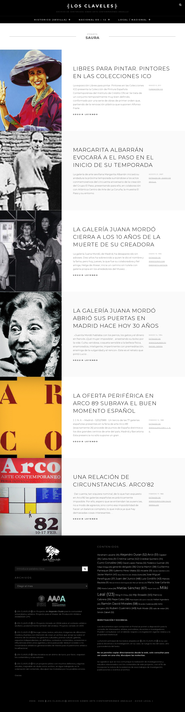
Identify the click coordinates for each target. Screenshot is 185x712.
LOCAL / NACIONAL (132, 19)
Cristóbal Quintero (151, 559)
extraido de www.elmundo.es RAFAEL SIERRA (157, 342)
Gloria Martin (147, 566)
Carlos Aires (109, 559)
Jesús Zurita (139, 575)
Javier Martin (107, 574)
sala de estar (161, 608)
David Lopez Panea (134, 563)
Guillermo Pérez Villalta (126, 570)
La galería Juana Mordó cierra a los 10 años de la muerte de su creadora (116, 237)
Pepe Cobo (120, 599)
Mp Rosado (142, 594)
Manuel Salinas (140, 583)
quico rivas (147, 600)
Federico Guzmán (158, 563)
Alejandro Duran (133, 554)
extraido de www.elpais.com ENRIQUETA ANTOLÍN (158, 261)
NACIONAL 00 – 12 (92, 19)
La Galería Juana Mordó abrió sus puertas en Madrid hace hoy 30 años (116, 318)
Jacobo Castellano (161, 571)
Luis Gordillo (151, 578)
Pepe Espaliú (136, 600)
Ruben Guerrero (123, 608)
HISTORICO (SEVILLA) (50, 19)
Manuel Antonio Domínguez (120, 583)
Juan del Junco (128, 578)
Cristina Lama (128, 558)
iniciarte (146, 570)
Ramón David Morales (119, 603)
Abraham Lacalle (108, 555)
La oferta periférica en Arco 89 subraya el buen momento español (115, 403)
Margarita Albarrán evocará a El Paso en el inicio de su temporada (113, 157)
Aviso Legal (143, 701)
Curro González (109, 562)
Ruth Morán (145, 608)
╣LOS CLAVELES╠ (92, 6)
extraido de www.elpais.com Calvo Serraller (160, 501)
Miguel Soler (153, 588)
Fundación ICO (156, 89)
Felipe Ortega (104, 567)
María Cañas (109, 588)
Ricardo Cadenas (147, 604)
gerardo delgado (124, 566)
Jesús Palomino (124, 575)
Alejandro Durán (56, 611)
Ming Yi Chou (123, 595)
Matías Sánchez (132, 588)
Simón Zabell (105, 612)
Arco (152, 554)
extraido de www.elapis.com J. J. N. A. (160, 427)
